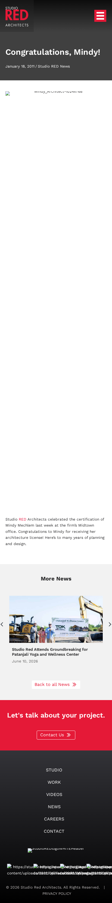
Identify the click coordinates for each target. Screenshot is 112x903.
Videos (54, 794)
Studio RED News (54, 66)
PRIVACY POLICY (56, 893)
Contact (54, 831)
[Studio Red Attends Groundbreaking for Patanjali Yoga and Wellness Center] (56, 635)
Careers (54, 819)
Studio (54, 770)
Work (54, 782)
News (54, 806)
